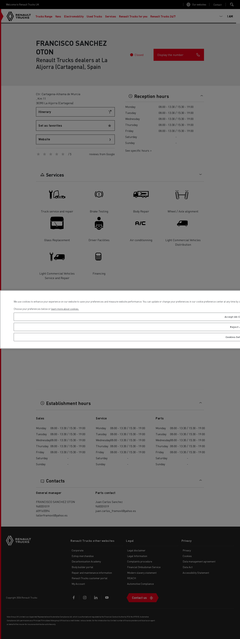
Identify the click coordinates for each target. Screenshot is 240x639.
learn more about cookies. (65, 308)
